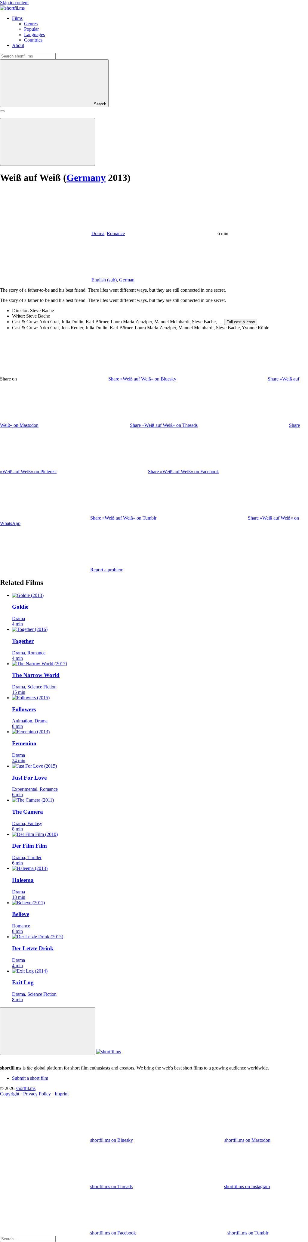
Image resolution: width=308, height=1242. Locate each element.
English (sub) (104, 279)
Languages (34, 34)
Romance (116, 233)
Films (17, 18)
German (126, 279)
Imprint (62, 1093)
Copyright (9, 1093)
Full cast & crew (240, 322)
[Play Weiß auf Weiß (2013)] (47, 142)
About (18, 45)
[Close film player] (47, 1031)
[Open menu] (2, 111)
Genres (31, 23)
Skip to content (14, 2)
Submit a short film (30, 1078)
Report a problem (106, 569)
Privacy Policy (37, 1093)
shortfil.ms (25, 1088)
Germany (86, 177)
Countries (33, 39)
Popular (31, 29)
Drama (97, 233)
